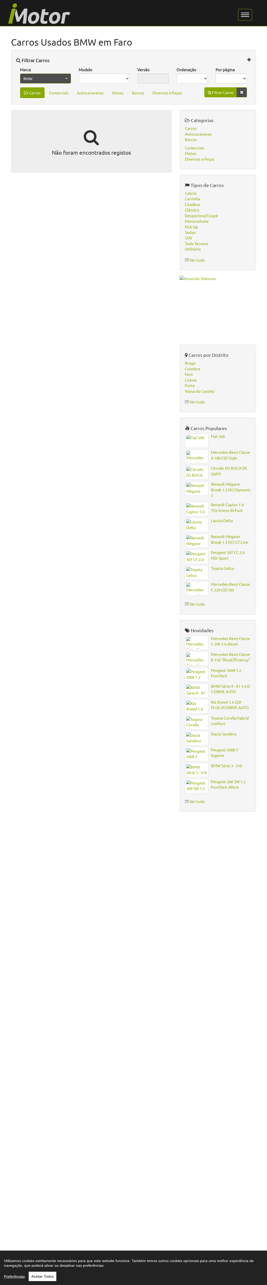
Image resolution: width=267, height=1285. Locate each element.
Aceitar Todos (42, 1276)
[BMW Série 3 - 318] (196, 770)
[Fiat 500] (196, 440)
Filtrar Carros (35, 60)
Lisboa (191, 379)
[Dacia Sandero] (196, 738)
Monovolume (197, 221)
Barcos (138, 92)
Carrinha (192, 198)
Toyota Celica (222, 568)
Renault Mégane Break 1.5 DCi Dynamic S (231, 489)
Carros (34, 92)
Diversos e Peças (167, 92)
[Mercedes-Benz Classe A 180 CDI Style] (196, 456)
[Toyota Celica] (196, 572)
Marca (25, 69)
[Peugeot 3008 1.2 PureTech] (196, 674)
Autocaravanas (90, 92)
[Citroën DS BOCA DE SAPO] (196, 472)
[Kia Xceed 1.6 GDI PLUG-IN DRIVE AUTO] (196, 706)
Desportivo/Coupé (201, 215)
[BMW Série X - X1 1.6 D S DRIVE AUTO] (196, 690)
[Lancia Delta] (196, 525)
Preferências (14, 1276)
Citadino (192, 204)
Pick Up (191, 226)
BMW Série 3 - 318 (226, 765)
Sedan (190, 232)
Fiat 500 (218, 436)
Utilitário (193, 248)
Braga (190, 362)
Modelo (85, 69)
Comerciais (59, 92)
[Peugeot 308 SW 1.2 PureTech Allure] (196, 786)
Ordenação (186, 69)
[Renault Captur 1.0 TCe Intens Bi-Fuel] (196, 509)
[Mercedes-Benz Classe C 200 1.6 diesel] (196, 643)
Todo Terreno (196, 243)
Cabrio (191, 193)
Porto (190, 385)
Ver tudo (197, 259)
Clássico (192, 209)
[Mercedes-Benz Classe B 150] (196, 658)
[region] (133, 1268)
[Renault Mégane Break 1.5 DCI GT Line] (196, 541)
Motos (118, 92)
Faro (189, 374)
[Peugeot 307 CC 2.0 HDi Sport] (196, 557)
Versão (143, 69)
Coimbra (192, 368)
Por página (225, 69)
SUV (188, 237)
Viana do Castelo (200, 391)
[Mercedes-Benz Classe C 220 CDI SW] (196, 588)
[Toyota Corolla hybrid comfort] (196, 722)
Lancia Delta (222, 520)
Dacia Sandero (223, 733)
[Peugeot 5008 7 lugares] (196, 754)
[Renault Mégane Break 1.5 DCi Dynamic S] (196, 488)
